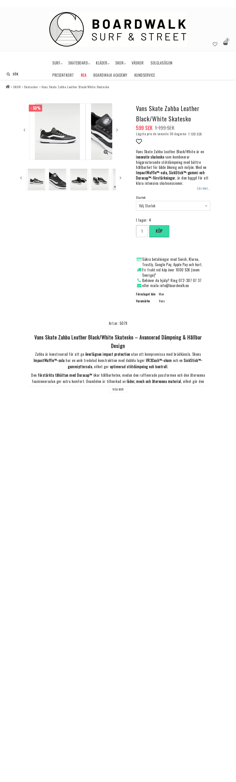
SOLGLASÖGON (161, 63)
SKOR (119, 63)
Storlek (141, 197)
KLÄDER (101, 63)
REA (84, 75)
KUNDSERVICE (144, 75)
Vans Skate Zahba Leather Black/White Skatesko (75, 86)
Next (117, 129)
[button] (215, 43)
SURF (56, 63)
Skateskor (31, 86)
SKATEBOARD (78, 63)
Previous (24, 129)
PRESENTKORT (63, 75)
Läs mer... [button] (203, 188)
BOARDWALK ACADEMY (110, 75)
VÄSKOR (138, 63)
